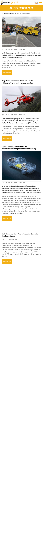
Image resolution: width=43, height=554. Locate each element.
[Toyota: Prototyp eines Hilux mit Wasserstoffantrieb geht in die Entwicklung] (21, 165)
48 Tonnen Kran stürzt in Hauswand (16, 14)
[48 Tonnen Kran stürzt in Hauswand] (21, 32)
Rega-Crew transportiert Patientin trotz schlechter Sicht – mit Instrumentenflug (17, 82)
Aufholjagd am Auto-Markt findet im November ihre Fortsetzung (20, 235)
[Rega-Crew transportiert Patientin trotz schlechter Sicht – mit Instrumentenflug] (21, 99)
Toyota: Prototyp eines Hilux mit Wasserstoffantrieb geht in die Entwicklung (19, 148)
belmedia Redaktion (18, 49)
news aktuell (13, 239)
